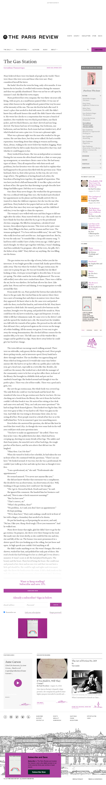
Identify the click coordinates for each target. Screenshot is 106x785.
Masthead (73, 716)
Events (69, 36)
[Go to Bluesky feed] (22, 717)
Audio (45, 49)
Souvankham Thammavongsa (14, 68)
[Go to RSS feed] (28, 717)
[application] (18, 693)
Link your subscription (32, 612)
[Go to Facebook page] (11, 717)
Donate (76, 36)
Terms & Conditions (95, 779)
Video (88, 718)
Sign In (100, 36)
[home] (30, 38)
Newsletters (86, 36)
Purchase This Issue (91, 90)
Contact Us (40, 720)
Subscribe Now (39, 772)
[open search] (88, 49)
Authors (36, 49)
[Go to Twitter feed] (17, 717)
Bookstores (74, 720)
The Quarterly (22, 49)
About (53, 49)
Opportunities (91, 716)
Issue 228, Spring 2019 (54, 68)
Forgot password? (56, 612)
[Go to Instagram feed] (5, 717)
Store (94, 36)
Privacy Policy (78, 779)
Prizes (72, 718)
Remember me (11, 612)
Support (39, 718)
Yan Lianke (76, 665)
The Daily (7, 49)
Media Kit (56, 718)
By (73, 663)
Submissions (57, 720)
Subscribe (99, 49)
